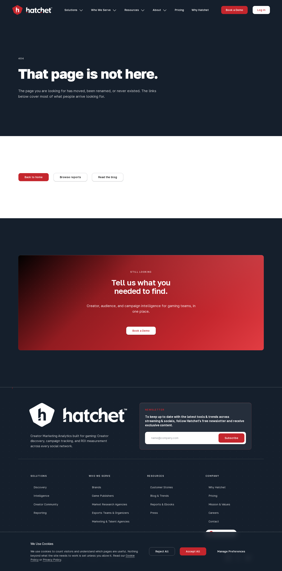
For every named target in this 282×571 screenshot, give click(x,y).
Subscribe (231, 438)
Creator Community (46, 504)
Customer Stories (161, 487)
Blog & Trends (159, 495)
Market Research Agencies (109, 504)
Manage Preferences (231, 551)
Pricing (179, 10)
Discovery (40, 487)
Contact (214, 521)
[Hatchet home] (32, 10)
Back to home (34, 177)
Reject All (162, 551)
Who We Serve (101, 10)
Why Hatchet (200, 10)
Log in (261, 10)
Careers (214, 512)
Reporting (40, 512)
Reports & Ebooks (162, 504)
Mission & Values (219, 504)
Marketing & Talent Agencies (110, 521)
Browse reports (70, 177)
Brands (96, 487)
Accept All (193, 551)
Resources (132, 10)
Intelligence (41, 495)
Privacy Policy (52, 559)
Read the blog (107, 177)
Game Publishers (103, 495)
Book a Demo (234, 10)
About (157, 10)
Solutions (70, 10)
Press (154, 512)
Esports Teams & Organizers (110, 512)
